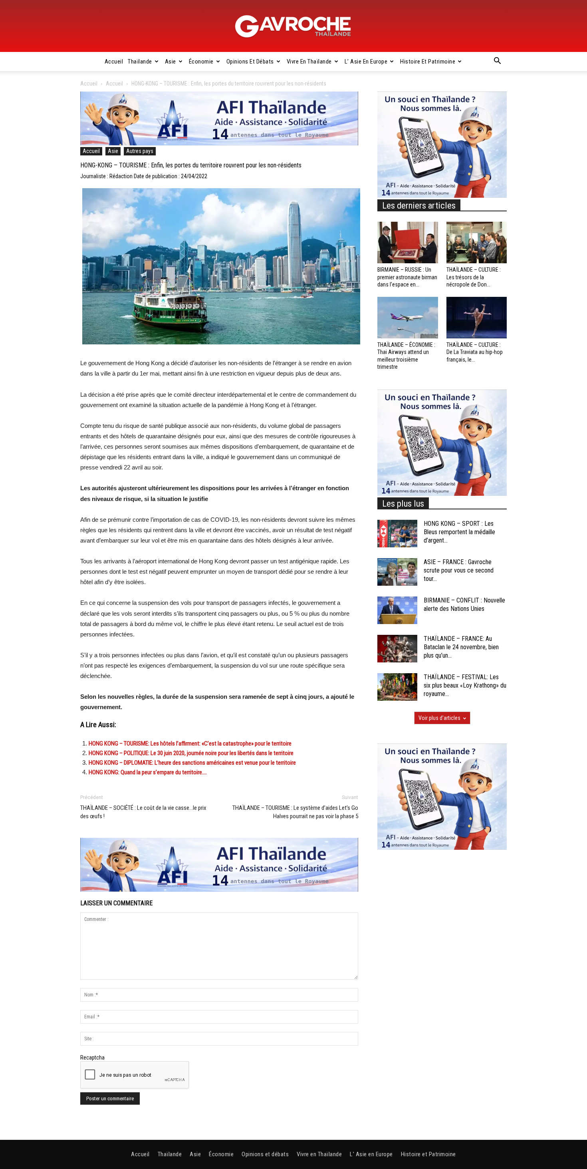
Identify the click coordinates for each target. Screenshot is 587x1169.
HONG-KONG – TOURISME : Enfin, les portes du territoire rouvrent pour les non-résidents (191, 165)
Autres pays (139, 151)
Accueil (114, 61)
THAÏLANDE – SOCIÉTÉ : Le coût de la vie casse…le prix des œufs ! (143, 812)
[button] (497, 62)
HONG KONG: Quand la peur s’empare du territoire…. (148, 772)
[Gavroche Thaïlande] (293, 26)
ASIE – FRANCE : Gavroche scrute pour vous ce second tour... (459, 570)
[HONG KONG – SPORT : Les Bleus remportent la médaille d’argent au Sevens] (397, 533)
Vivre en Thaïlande (309, 61)
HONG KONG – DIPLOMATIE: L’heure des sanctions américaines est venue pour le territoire (192, 762)
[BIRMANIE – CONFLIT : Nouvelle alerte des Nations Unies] (397, 610)
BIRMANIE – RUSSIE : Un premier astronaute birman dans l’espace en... (407, 276)
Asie (170, 61)
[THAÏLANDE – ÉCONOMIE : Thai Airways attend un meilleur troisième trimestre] (407, 317)
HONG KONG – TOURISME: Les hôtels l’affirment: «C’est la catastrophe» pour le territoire (190, 743)
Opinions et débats (250, 61)
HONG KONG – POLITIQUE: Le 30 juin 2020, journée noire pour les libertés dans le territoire (191, 753)
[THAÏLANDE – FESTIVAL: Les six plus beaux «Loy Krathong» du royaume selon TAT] (397, 687)
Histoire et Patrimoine (427, 61)
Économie (201, 61)
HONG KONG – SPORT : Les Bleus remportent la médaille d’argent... (459, 532)
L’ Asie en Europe (366, 61)
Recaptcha (92, 1057)
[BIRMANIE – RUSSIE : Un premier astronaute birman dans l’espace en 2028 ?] (407, 242)
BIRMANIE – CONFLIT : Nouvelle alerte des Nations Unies (464, 604)
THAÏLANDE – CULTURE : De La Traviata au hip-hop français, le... (474, 352)
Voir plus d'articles (439, 718)
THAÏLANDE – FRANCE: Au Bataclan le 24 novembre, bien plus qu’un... (461, 647)
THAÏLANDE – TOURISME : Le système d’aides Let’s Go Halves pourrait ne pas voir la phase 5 (295, 812)
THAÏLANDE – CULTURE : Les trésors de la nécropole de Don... (473, 276)
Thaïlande (140, 61)
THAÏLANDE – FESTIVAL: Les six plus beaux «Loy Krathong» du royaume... (465, 685)
